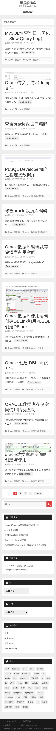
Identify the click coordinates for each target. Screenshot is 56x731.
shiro (45, 688)
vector (40, 693)
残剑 (9, 43)
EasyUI (8, 673)
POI (30, 688)
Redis (37, 688)
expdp (36, 673)
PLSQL (34, 196)
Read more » (27, 52)
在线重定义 (9, 702)
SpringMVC (29, 693)
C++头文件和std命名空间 (15, 540)
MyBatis (35, 683)
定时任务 (20, 702)
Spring (7, 693)
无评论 (32, 43)
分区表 (33, 697)
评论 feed (8, 643)
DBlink (27, 348)
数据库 (18, 60)
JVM (12, 683)
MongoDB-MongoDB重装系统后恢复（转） (22, 525)
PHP (23, 688)
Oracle (10, 109)
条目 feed (8, 638)
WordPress (48, 729)
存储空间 (35, 431)
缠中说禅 (8, 707)
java (14, 678)
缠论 (17, 707)
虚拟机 (25, 707)
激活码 (44, 702)
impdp (7, 678)
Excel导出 (26, 673)
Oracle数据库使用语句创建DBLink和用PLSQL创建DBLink (27, 321)
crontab (40, 669)
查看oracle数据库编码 (26, 124)
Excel (16, 673)
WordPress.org (10, 648)
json (48, 678)
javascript (24, 678)
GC (43, 673)
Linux (20, 683)
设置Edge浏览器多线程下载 (16, 535)
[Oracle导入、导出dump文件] (28, 76)
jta (6, 683)
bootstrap (16, 669)
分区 (25, 697)
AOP (7, 669)
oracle (20, 109)
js (42, 678)
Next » (38, 493)
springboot (17, 693)
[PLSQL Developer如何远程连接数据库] (28, 162)
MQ (26, 683)
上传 (18, 697)
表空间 (41, 481)
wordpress (9, 697)
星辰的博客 (28, 3)
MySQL (10, 60)
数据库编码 (42, 232)
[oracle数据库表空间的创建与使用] (28, 447)
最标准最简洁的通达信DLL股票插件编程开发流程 (25, 545)
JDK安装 (34, 678)
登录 (6, 633)
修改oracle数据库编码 (26, 210)
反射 (41, 697)
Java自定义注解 (11, 530)
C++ (25, 669)
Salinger (12, 729)
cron (31, 669)
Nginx (7, 688)
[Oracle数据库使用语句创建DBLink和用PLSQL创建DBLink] (28, 299)
